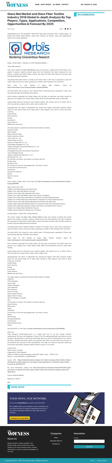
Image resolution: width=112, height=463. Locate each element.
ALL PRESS (56, 4)
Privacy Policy (101, 460)
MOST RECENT (46, 4)
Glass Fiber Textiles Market (33, 217)
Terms (92, 460)
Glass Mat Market (29, 70)
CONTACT (65, 4)
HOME (37, 4)
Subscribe (89, 447)
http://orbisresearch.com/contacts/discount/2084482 (47, 328)
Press (56, 438)
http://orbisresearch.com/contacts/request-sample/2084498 (27, 87)
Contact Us (56, 444)
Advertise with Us (56, 441)
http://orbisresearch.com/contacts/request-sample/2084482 (27, 240)
